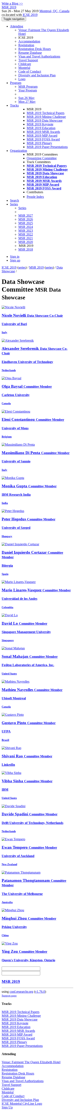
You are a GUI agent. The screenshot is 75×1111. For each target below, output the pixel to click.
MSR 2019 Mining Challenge (46, 116)
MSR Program (28, 86)
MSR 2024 (25, 227)
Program (15, 83)
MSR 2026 (25, 219)
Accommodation (29, 41)
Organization (18, 150)
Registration (26, 45)
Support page (9, 995)
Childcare (24, 64)
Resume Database (30, 52)
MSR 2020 (25, 242)
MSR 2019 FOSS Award (43, 139)
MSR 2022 (25, 234)
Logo (21, 79)
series (22, 267)
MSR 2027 (25, 215)
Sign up (15, 260)
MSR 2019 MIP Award (42, 135)
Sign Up (7, 1107)
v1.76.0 (40, 991)
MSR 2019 (36, 267)
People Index (35, 196)
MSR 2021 (25, 238)
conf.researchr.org (21, 991)
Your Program (27, 90)
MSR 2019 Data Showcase (44, 120)
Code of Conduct (29, 71)
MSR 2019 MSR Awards (43, 132)
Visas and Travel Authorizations (39, 56)
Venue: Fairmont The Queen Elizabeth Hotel (31, 1062)
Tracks (14, 105)
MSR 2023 (25, 230)
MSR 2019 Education (41, 128)
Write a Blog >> (12, 3)
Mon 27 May (27, 101)
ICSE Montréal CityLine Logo (22, 1103)
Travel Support (28, 60)
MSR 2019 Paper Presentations (47, 147)
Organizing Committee (42, 158)
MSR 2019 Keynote (40, 124)
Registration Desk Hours (34, 49)
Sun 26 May (26, 98)
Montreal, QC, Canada (54, 11)
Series (22, 208)
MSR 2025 (25, 223)
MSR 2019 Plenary (39, 143)
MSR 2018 (25, 249)
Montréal (24, 68)
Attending (16, 26)
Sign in (14, 256)
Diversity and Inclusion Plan (37, 75)
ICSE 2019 (30, 15)
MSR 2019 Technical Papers (45, 113)
